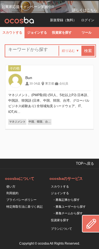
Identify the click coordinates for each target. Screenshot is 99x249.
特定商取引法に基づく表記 (24, 206)
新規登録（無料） (63, 20)
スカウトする (12, 32)
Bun (28, 77)
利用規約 (12, 193)
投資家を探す (62, 32)
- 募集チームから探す (68, 213)
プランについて (61, 228)
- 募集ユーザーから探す (70, 206)
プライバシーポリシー (21, 199)
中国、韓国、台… (40, 121)
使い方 (10, 186)
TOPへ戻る (85, 163)
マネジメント (17, 121)
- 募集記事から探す (67, 199)
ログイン (87, 20)
